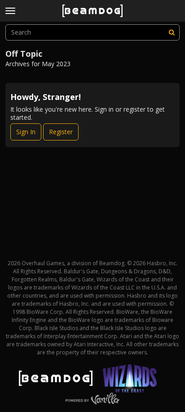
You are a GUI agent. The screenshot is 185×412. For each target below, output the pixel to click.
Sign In (25, 131)
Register (61, 131)
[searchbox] (92, 32)
